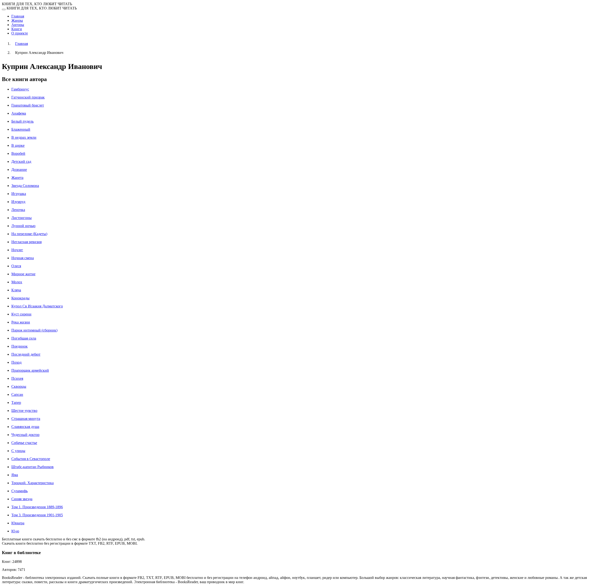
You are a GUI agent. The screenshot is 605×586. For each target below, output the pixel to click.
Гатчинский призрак (28, 97)
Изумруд (18, 202)
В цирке (18, 145)
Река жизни (20, 322)
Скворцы (18, 386)
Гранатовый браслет (27, 105)
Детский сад (21, 161)
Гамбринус (20, 89)
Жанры (17, 20)
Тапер (16, 403)
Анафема (18, 113)
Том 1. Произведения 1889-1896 (37, 507)
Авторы (17, 25)
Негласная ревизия (26, 242)
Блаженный (20, 129)
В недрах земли (23, 137)
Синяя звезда (21, 499)
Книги (16, 29)
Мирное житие (23, 274)
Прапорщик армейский (30, 370)
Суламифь (19, 491)
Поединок (19, 346)
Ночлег (17, 250)
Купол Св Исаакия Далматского (37, 306)
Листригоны (21, 218)
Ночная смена (22, 258)
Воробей (18, 153)
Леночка (18, 210)
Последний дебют (25, 354)
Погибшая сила (23, 338)
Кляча (16, 290)
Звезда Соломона (25, 186)
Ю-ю (15, 531)
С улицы (18, 451)
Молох (16, 282)
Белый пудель (22, 121)
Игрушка (18, 194)
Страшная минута (25, 419)
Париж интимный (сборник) (34, 330)
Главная (17, 16)
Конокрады (20, 298)
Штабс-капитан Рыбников (32, 467)
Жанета (17, 178)
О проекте (19, 33)
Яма (14, 475)
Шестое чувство (24, 411)
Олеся (16, 266)
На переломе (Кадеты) (29, 234)
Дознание (19, 170)
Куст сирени (21, 314)
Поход (16, 362)
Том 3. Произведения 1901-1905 (37, 515)
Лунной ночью (23, 226)
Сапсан (17, 394)
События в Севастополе (30, 459)
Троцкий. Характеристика (32, 483)
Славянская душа (25, 427)
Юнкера (17, 523)
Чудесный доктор (25, 435)
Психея (17, 378)
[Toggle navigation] (4, 9)
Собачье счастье (24, 443)
